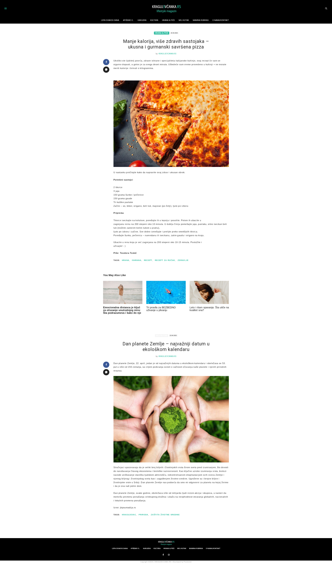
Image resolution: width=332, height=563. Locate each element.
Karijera (142, 20)
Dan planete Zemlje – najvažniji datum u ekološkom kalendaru (166, 346)
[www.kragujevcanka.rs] (166, 8)
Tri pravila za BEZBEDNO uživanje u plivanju (161, 309)
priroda (143, 515)
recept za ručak (165, 260)
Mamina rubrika (201, 20)
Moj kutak (184, 20)
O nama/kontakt (220, 20)
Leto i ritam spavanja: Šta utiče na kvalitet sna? (209, 309)
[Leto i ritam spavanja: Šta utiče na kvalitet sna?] (209, 292)
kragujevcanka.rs (167, 54)
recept (148, 260)
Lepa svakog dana (110, 20)
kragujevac (129, 515)
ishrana (136, 260)
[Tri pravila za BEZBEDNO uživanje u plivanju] (166, 292)
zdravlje (183, 260)
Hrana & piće (168, 20)
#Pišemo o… (128, 20)
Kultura (154, 20)
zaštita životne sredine (165, 515)
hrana (125, 260)
